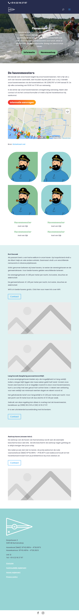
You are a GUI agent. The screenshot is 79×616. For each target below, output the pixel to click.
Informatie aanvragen (22, 102)
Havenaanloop (48, 52)
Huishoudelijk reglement (16, 568)
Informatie (29, 52)
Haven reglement (13, 572)
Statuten (10, 563)
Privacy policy (12, 577)
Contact (14, 296)
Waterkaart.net (19, 144)
